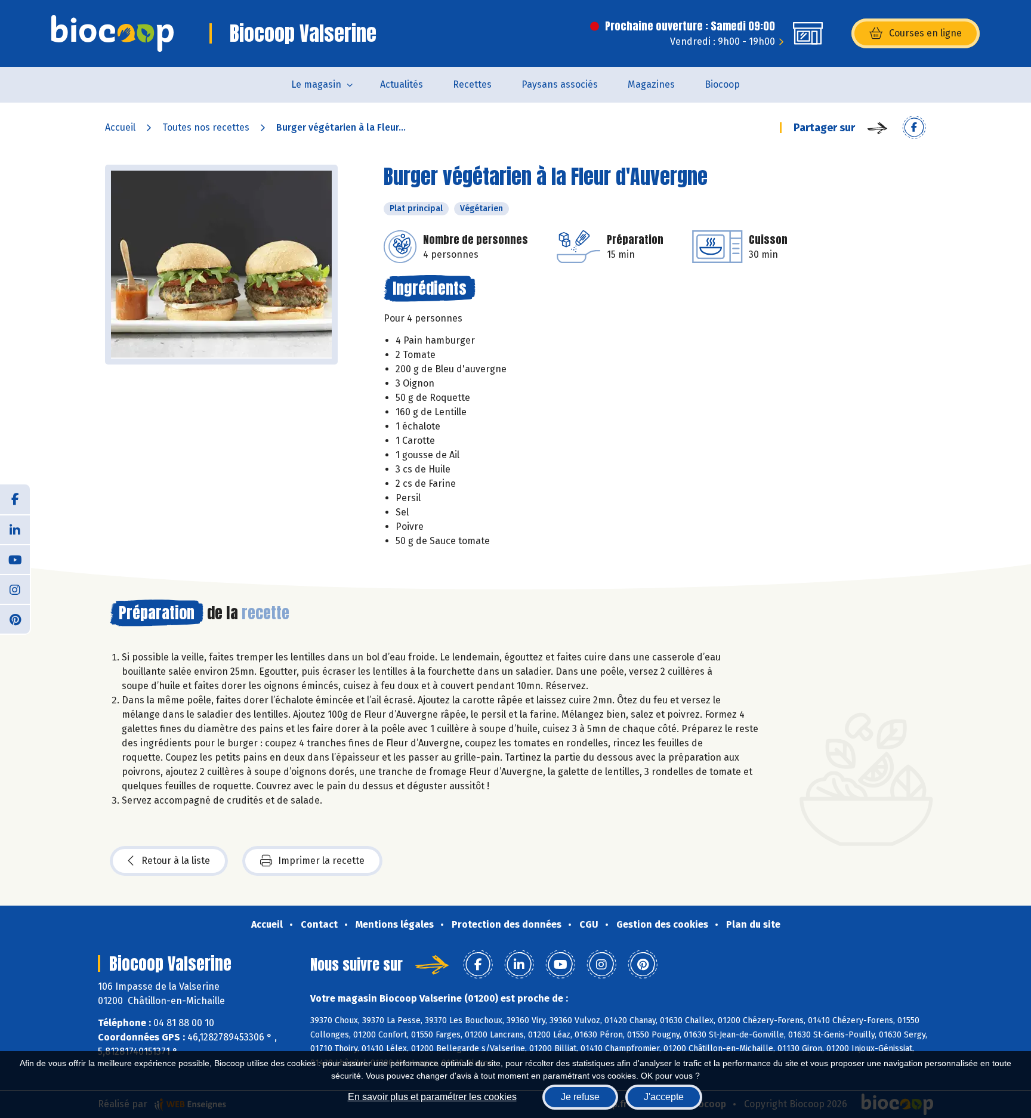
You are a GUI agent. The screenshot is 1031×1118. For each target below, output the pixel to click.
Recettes (472, 84)
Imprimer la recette (321, 860)
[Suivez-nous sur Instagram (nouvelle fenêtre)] (15, 589)
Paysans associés (559, 84)
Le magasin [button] (316, 84)
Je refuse (580, 1097)
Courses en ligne (925, 33)
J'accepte (664, 1097)
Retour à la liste (175, 860)
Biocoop (722, 84)
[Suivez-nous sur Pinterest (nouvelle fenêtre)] (15, 619)
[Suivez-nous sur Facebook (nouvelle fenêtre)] (15, 499)
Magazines (651, 84)
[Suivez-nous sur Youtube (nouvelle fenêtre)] (15, 559)
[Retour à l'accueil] (112, 33)
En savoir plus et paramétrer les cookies (432, 1097)
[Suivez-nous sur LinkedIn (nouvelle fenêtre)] (15, 529)
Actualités (401, 84)
